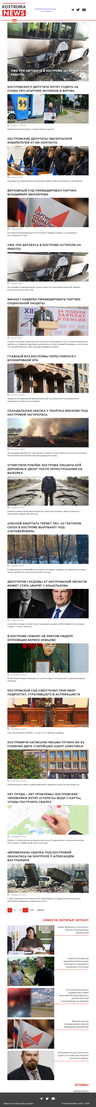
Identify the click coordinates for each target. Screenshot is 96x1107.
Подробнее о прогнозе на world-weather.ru (49, 9)
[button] (10, 52)
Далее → (41, 910)
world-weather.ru (46, 11)
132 (31, 910)
